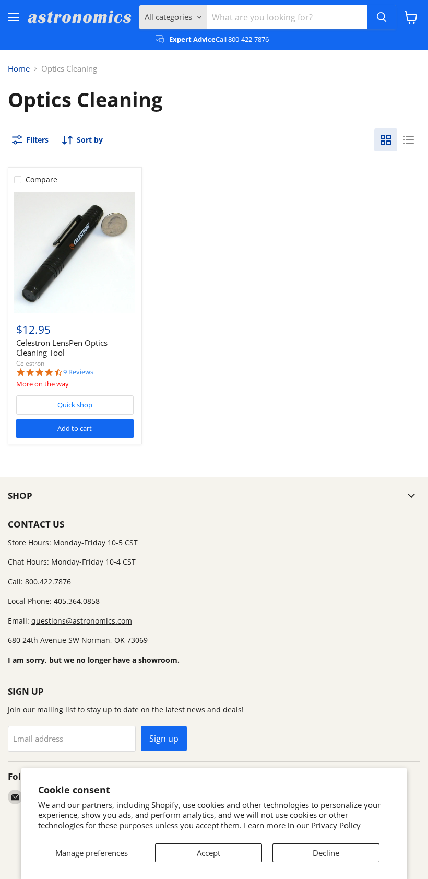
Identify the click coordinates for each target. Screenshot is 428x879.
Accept (208, 853)
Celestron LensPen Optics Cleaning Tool (62, 347)
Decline (326, 853)
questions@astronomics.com (81, 621)
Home (19, 68)
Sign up (164, 738)
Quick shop (74, 404)
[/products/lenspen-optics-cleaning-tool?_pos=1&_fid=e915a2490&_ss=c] (74, 252)
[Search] (381, 17)
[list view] (408, 139)
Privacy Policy (336, 825)
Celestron (30, 363)
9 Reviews (78, 372)
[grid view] (385, 139)
